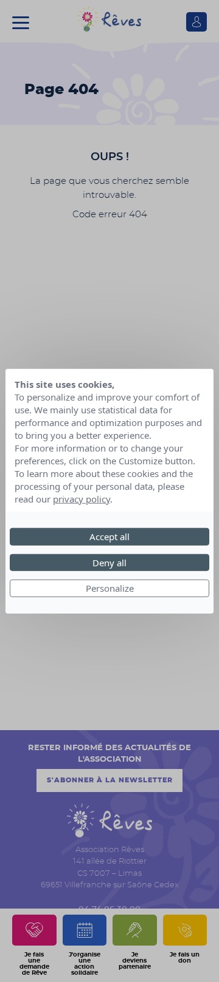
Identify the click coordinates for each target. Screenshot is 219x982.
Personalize (110, 588)
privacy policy (81, 499)
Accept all (109, 536)
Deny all (109, 562)
